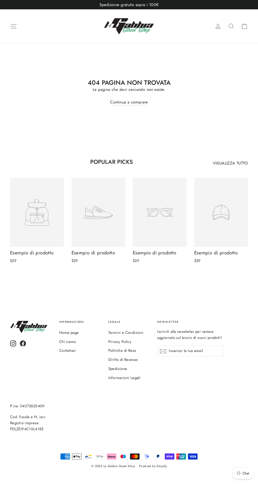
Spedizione (117, 368)
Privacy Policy (120, 341)
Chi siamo (67, 341)
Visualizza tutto (230, 163)
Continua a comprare (129, 102)
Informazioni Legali (124, 378)
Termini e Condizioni (126, 332)
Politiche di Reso (122, 350)
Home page (69, 332)
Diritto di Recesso (123, 359)
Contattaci (67, 350)
